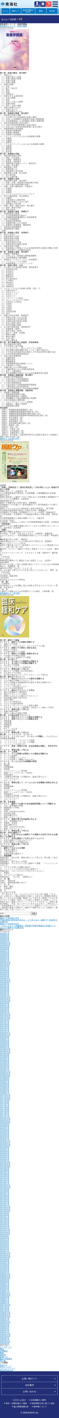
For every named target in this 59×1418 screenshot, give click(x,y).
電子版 (52, 11)
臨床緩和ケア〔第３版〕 (10, 593)
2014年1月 (4, 1184)
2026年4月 (4, 937)
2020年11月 (5, 1035)
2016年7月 (4, 1128)
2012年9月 (4, 1212)
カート (49, 5)
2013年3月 (4, 1201)
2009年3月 (4, 1289)
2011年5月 (4, 1243)
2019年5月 (4, 1062)
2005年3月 (4, 1330)
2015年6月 (4, 1151)
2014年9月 (4, 1168)
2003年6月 (4, 1343)
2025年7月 (4, 951)
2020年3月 (4, 1045)
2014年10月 (5, 1166)
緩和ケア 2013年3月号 (9, 438)
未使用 (3, 1355)
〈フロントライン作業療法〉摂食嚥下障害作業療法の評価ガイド (28, 926)
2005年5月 (4, 1328)
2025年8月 (4, 949)
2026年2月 (4, 941)
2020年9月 (4, 1037)
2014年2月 (4, 1182)
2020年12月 (5, 1033)
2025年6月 (4, 953)
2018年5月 (4, 1085)
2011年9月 (4, 1235)
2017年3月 (4, 1112)
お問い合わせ (29, 1391)
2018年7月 (4, 1082)
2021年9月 (4, 1020)
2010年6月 (4, 1264)
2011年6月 (4, 1241)
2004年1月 (4, 1339)
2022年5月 (4, 1008)
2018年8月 (4, 1080)
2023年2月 (4, 993)
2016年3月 (4, 1135)
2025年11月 (5, 945)
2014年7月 (4, 1172)
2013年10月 (5, 1187)
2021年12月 (5, 1014)
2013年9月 (4, 1189)
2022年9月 (4, 1003)
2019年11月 (5, 1051)
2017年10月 (5, 1099)
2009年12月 (5, 1274)
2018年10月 (5, 1076)
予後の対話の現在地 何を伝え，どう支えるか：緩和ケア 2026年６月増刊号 (28, 921)
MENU (55, 4)
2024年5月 (4, 972)
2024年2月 (4, 978)
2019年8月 (4, 1056)
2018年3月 (4, 1089)
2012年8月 (4, 1214)
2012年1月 (4, 1228)
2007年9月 (4, 1307)
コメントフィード (7, 1368)
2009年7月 (4, 1284)
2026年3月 (4, 939)
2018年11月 (5, 1074)
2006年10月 (5, 1316)
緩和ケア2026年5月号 (9, 924)
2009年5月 (4, 1286)
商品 (2, 1349)
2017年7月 (4, 1105)
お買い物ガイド (29, 1378)
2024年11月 (5, 964)
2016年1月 (4, 1139)
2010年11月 (5, 1255)
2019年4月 (4, 1064)
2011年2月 (4, 1249)
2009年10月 (5, 1278)
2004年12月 (5, 1334)
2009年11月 (5, 1276)
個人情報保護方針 (21, 1406)
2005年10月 (5, 1322)
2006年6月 (4, 1320)
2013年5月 (4, 1197)
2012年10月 (5, 1210)
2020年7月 (4, 1039)
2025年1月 (4, 960)
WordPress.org (6, 1370)
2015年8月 (4, 1147)
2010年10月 (5, 1257)
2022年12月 (5, 997)
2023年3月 (4, 991)
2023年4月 (4, 989)
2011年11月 (5, 1232)
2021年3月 (4, 1030)
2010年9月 (4, 1259)
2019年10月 (5, 1053)
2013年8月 (4, 1191)
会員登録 (37, 5)
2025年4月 (4, 956)
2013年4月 (4, 1199)
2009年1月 (4, 1291)
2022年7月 (4, 1005)
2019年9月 (4, 1055)
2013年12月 (5, 1185)
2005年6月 (4, 1326)
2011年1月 (4, 1251)
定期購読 (4, 1351)
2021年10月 (5, 1018)
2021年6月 (4, 1024)
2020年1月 (4, 1047)
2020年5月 (4, 1043)
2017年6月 (4, 1107)
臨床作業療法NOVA (28, 11)
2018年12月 (5, 1072)
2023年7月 (4, 985)
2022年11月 (5, 999)
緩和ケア (15, 11)
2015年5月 (4, 1153)
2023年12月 (5, 980)
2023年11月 (5, 981)
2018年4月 (4, 1087)
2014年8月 (4, 1170)
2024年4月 (4, 974)
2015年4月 (4, 1155)
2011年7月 (4, 1239)
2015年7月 (4, 1149)
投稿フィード (6, 1366)
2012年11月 (5, 1209)
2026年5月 (4, 935)
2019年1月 (4, 1070)
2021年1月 (4, 1031)
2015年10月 (5, 1145)
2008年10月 (5, 1295)
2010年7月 (4, 1262)
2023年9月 (4, 983)
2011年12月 (5, 1230)
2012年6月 (4, 1218)
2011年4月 (4, 1245)
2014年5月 (4, 1176)
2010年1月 (4, 1272)
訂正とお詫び (20, 1400)
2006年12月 (5, 1312)
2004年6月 (4, 1337)
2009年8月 (4, 1282)
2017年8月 (4, 1103)
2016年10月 (5, 1122)
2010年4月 (4, 1268)
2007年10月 (5, 1305)
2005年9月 (4, 1324)
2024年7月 (4, 968)
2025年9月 (4, 947)
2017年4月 (4, 1110)
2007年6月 (4, 1309)
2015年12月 (5, 1141)
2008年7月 (4, 1299)
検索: (2, 913)
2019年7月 (4, 1058)
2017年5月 (4, 1108)
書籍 (41, 11)
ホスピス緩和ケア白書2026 (12, 928)
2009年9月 (4, 1280)
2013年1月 (4, 1205)
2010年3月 (4, 1270)
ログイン (42, 5)
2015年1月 (4, 1160)
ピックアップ (6, 1347)
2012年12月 (5, 1207)
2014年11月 (5, 1164)
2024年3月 (4, 976)
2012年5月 (4, 1220)
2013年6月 (4, 1195)
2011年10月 (5, 1234)
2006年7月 (4, 1318)
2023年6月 (4, 987)
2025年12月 (5, 943)
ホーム (5, 11)
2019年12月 (5, 1049)
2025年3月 (4, 958)
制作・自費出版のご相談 (16, 1403)
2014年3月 (4, 1180)
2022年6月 (4, 1006)
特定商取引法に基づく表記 (43, 1403)
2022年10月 (5, 1001)
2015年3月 (4, 1157)
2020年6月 (4, 1041)
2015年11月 (5, 1143)
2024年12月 (5, 962)
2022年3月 (4, 1010)
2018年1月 (4, 1093)
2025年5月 (4, 954)
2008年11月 (5, 1293)
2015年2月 (4, 1158)
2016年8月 (4, 1126)
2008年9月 (4, 1297)
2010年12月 (5, 1253)
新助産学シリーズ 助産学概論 (13, 26)
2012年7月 (4, 1216)
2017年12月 (5, 1095)
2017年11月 (5, 1097)
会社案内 (29, 1385)
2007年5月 (4, 1311)
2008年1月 (4, 1303)
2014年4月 (4, 1178)
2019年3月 (4, 1066)
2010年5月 (4, 1266)
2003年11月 (5, 1341)
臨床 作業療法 (6, 1359)
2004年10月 (5, 1336)
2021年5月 (4, 1026)
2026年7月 (4, 933)
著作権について (40, 1406)
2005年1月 (4, 1332)
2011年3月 (4, 1247)
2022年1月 (4, 1012)
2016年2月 (4, 1137)
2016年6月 (4, 1130)
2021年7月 (4, 1022)
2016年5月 (4, 1132)
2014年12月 (5, 1162)
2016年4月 (4, 1133)
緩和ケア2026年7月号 (9, 918)
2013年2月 (4, 1203)
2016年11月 (5, 1120)
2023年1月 (4, 995)
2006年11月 (5, 1314)
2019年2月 (4, 1068)
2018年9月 (4, 1078)
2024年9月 (4, 966)
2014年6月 (4, 1174)
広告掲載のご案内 (38, 1400)
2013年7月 (4, 1193)
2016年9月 (4, 1124)
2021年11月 (5, 1016)
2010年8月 (4, 1260)
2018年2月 (4, 1091)
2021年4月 (4, 1028)
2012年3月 (4, 1224)
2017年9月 (4, 1101)
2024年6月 (4, 970)
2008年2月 (4, 1301)
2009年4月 (4, 1287)
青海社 (9, 4)
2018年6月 (4, 1083)
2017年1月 (4, 1116)
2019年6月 (4, 1060)
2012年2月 (4, 1226)
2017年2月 (4, 1114)
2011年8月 (4, 1237)
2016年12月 (5, 1118)
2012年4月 (4, 1222)
